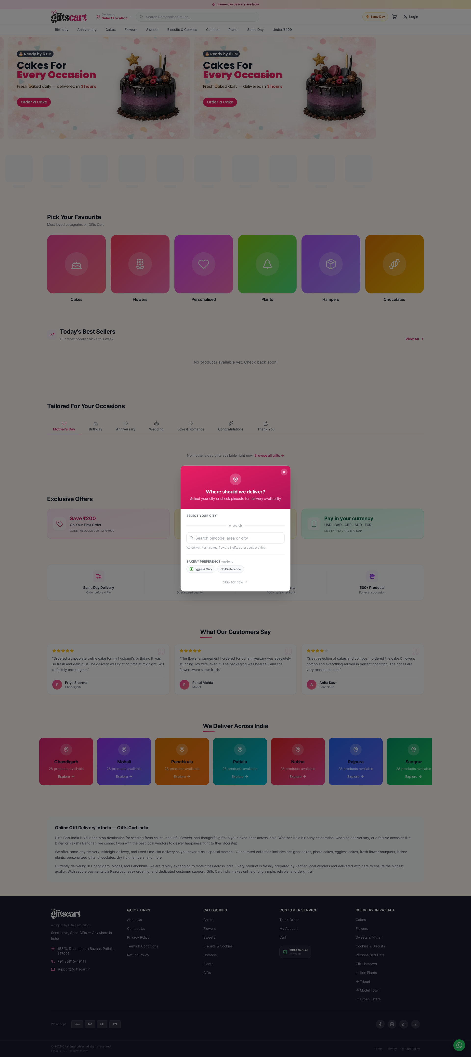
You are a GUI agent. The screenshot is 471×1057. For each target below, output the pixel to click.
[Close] (284, 472)
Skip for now (233, 582)
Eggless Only (203, 569)
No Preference (231, 569)
